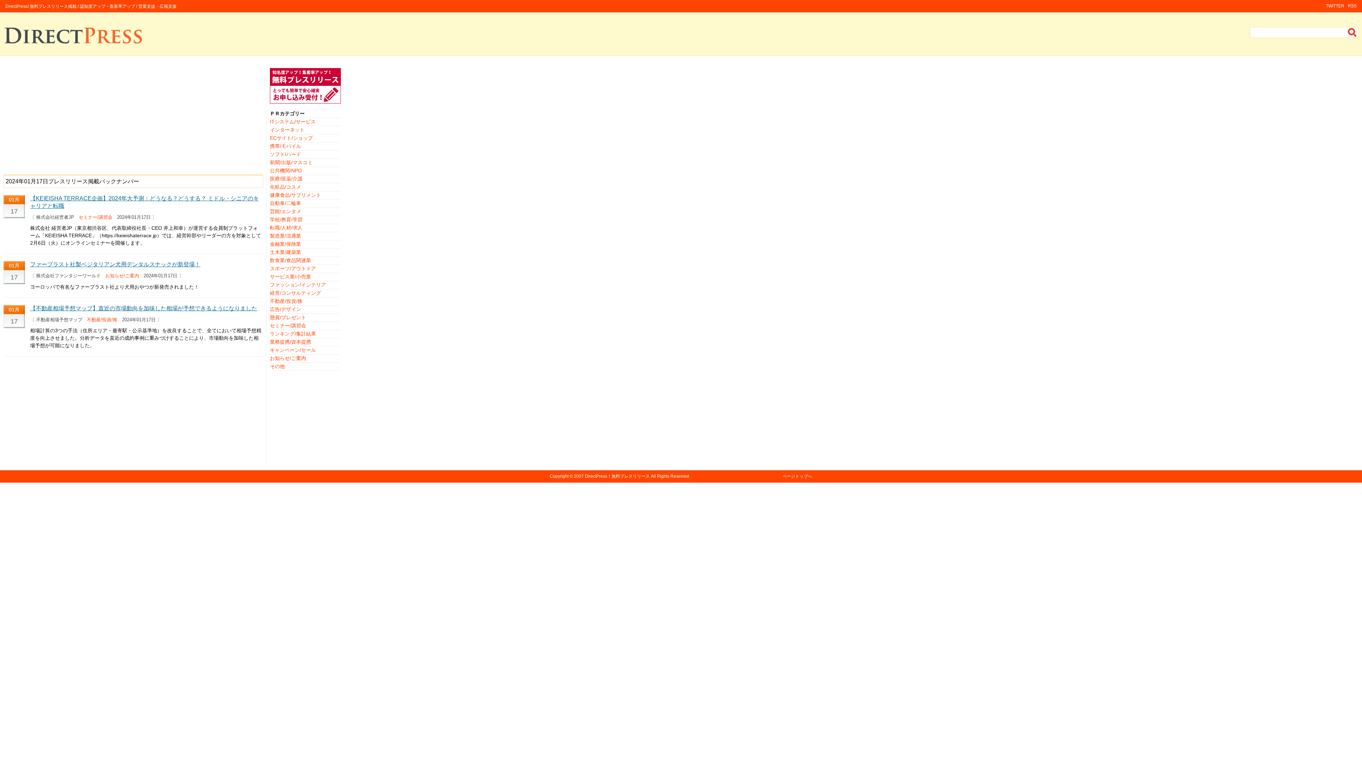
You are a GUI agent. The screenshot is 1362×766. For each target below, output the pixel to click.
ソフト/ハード (285, 154)
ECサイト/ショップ (291, 138)
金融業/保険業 (285, 244)
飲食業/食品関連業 (290, 260)
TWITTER (1335, 6)
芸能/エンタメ (285, 211)
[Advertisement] (133, 117)
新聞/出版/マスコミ (291, 162)
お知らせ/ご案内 (122, 275)
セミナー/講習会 (95, 217)
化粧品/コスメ (285, 187)
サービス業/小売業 (290, 276)
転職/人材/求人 (286, 228)
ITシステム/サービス (293, 121)
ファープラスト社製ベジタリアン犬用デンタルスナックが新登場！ (115, 264)
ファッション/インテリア (298, 285)
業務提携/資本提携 (290, 342)
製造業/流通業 (285, 236)
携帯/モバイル (285, 146)
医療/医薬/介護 (286, 179)
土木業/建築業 (285, 252)
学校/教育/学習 (286, 219)
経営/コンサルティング (295, 293)
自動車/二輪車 (285, 203)
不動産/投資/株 (102, 319)
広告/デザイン (285, 309)
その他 (277, 366)
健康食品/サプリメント (295, 195)
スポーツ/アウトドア (293, 268)
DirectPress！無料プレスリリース (617, 476)
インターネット (287, 130)
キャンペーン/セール (293, 350)
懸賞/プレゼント (288, 317)
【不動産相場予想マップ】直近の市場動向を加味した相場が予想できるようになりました (143, 308)
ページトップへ (797, 476)
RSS (1352, 6)
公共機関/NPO (286, 170)
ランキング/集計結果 (293, 334)
